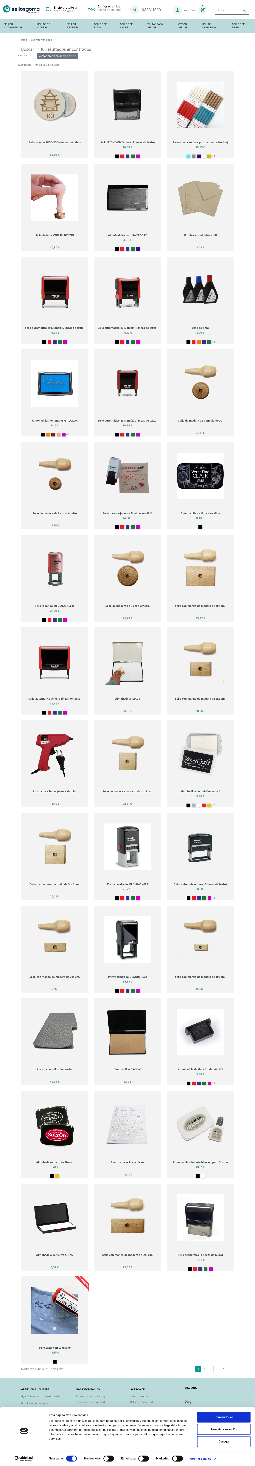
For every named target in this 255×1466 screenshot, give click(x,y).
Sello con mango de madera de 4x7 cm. (200, 606)
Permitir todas (224, 1417)
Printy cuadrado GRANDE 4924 (127, 977)
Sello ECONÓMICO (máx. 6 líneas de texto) (127, 142)
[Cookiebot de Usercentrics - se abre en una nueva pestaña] (24, 1459)
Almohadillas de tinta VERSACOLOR (54, 420)
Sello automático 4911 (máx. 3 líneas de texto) (127, 420)
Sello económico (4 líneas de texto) (200, 1255)
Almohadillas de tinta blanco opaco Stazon (200, 1162)
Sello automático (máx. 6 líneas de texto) (54, 698)
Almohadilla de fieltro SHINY (54, 1255)
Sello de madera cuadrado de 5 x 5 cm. (55, 884)
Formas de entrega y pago (91, 1396)
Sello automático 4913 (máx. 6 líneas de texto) (55, 328)
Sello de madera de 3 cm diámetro (55, 513)
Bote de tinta (200, 328)
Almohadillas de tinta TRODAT (127, 235)
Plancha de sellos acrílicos (127, 1162)
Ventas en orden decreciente (58, 55)
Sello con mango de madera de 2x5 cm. (54, 977)
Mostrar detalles (200, 1458)
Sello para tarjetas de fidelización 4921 (127, 513)
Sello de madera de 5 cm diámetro (127, 606)
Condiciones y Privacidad (90, 1402)
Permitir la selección (224, 1429)
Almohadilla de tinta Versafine (200, 513)
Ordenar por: (25, 55)
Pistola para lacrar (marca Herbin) (55, 791)
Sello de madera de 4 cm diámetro (200, 420)
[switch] (108, 1459)
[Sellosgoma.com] (21, 9)
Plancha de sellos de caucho (55, 1069)
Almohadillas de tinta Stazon (54, 1162)
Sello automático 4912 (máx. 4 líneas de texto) (127, 328)
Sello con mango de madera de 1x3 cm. (200, 977)
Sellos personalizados (143, 1402)
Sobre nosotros (139, 1396)
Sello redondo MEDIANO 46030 (54, 606)
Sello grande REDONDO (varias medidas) (55, 142)
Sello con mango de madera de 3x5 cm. (200, 698)
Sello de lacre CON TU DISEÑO (54, 235)
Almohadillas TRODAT (127, 1069)
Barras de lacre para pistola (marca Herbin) (200, 142)
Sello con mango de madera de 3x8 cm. (127, 1255)
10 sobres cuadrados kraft (200, 235)
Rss (188, 1403)
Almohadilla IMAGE (127, 698)
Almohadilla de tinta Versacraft (200, 791)
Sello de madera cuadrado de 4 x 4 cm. (127, 791)
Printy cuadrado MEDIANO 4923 (127, 884)
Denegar (223, 1441)
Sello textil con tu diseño (55, 1347)
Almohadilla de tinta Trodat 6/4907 (200, 1069)
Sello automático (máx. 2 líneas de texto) (200, 884)
